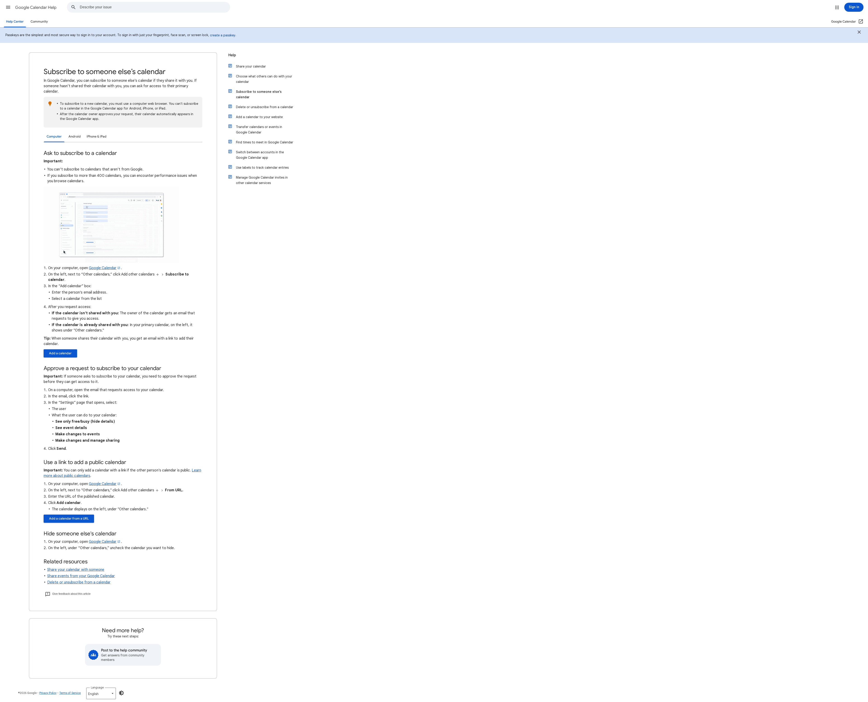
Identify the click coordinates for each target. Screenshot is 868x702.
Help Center (15, 21)
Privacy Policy (48, 693)
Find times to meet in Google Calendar (264, 142)
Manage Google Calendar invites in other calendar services (262, 180)
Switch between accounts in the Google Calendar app (260, 155)
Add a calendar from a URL (69, 518)
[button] (8, 7)
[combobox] (155, 7)
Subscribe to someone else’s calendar (259, 94)
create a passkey (222, 35)
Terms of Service (70, 693)
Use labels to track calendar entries (262, 168)
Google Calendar (102, 268)
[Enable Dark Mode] (121, 693)
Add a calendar (60, 353)
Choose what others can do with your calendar (264, 79)
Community (39, 21)
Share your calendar (251, 66)
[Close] (859, 32)
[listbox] (101, 693)
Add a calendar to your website (259, 117)
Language (97, 687)
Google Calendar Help (36, 7)
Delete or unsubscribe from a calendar (79, 582)
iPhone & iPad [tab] (96, 136)
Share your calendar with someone (75, 569)
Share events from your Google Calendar (81, 576)
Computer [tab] (54, 136)
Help (232, 55)
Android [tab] (74, 136)
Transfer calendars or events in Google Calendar (259, 129)
